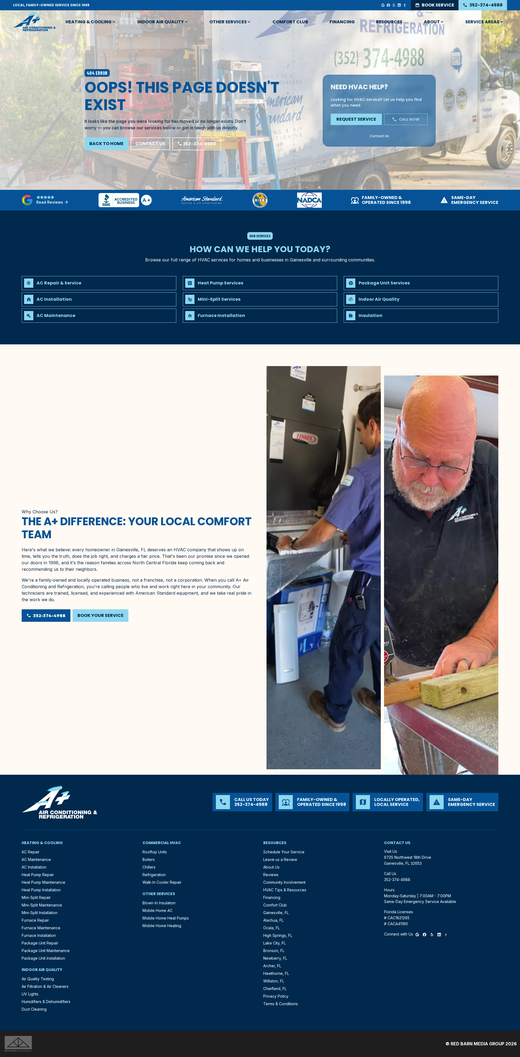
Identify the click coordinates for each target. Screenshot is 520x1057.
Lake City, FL (274, 943)
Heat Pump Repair (38, 874)
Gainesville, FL (276, 912)
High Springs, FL (277, 935)
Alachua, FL (273, 920)
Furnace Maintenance (41, 927)
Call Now (406, 119)
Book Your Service (100, 615)
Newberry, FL (275, 958)
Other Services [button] (228, 22)
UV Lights (30, 994)
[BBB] (405, 5)
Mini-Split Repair (36, 897)
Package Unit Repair (40, 943)
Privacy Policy (275, 996)
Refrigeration (154, 874)
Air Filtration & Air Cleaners (45, 986)
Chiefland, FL (275, 988)
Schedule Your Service (283, 852)
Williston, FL (273, 981)
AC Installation (34, 867)
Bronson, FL (273, 950)
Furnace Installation (39, 935)
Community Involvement (284, 882)
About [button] (432, 22)
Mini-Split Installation (39, 912)
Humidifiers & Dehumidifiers (46, 1001)
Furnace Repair (35, 920)
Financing (342, 22)
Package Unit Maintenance (46, 950)
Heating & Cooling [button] (89, 22)
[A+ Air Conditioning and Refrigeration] (34, 22)
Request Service (356, 119)
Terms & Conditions (280, 1003)
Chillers (148, 867)
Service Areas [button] (482, 22)
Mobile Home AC (157, 910)
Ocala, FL (271, 927)
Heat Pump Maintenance (43, 882)
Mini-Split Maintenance (42, 905)
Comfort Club (290, 22)
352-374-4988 (483, 5)
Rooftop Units (154, 852)
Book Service (434, 5)
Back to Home (106, 143)
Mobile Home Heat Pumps (165, 918)
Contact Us (150, 143)
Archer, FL (272, 965)
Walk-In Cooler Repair (161, 882)
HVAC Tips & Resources (284, 890)
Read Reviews (52, 202)
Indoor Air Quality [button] (160, 22)
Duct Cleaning (34, 1009)
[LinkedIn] (399, 5)
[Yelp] (394, 5)
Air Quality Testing (38, 978)
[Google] (383, 5)
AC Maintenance (36, 859)
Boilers (148, 859)
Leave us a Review (280, 859)
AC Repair (31, 852)
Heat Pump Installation (41, 890)
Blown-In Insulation (159, 903)
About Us (271, 867)
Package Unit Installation (43, 958)
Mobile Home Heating (161, 925)
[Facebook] (388, 5)
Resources (389, 22)
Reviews (270, 874)
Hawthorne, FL (276, 973)
